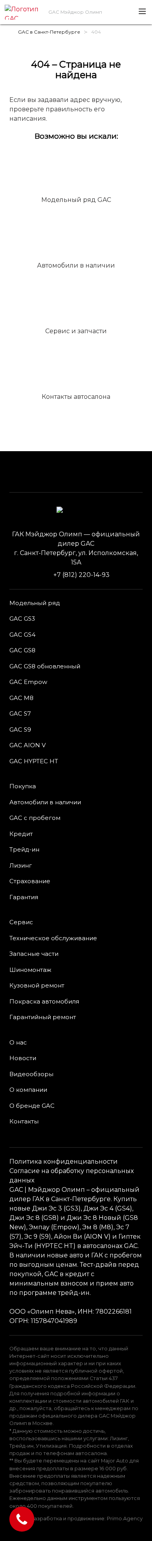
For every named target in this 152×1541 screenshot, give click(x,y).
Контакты (24, 1121)
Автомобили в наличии (45, 802)
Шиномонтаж (30, 969)
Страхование (29, 881)
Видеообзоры (31, 1074)
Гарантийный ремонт (42, 1017)
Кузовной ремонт (36, 985)
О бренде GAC (32, 1105)
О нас (18, 1042)
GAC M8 (21, 698)
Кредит (21, 833)
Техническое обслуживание (53, 938)
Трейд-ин (24, 849)
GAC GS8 (22, 650)
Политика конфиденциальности (63, 1161)
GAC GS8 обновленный (44, 666)
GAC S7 (20, 713)
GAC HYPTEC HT (33, 761)
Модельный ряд (34, 603)
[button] (142, 12)
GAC (16, 1189)
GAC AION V (27, 745)
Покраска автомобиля (44, 1001)
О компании (28, 1089)
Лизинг (20, 865)
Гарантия (23, 897)
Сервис (21, 922)
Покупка (22, 786)
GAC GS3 (22, 618)
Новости (22, 1058)
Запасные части (33, 953)
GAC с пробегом (34, 817)
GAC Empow (28, 682)
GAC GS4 (22, 634)
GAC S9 (20, 729)
